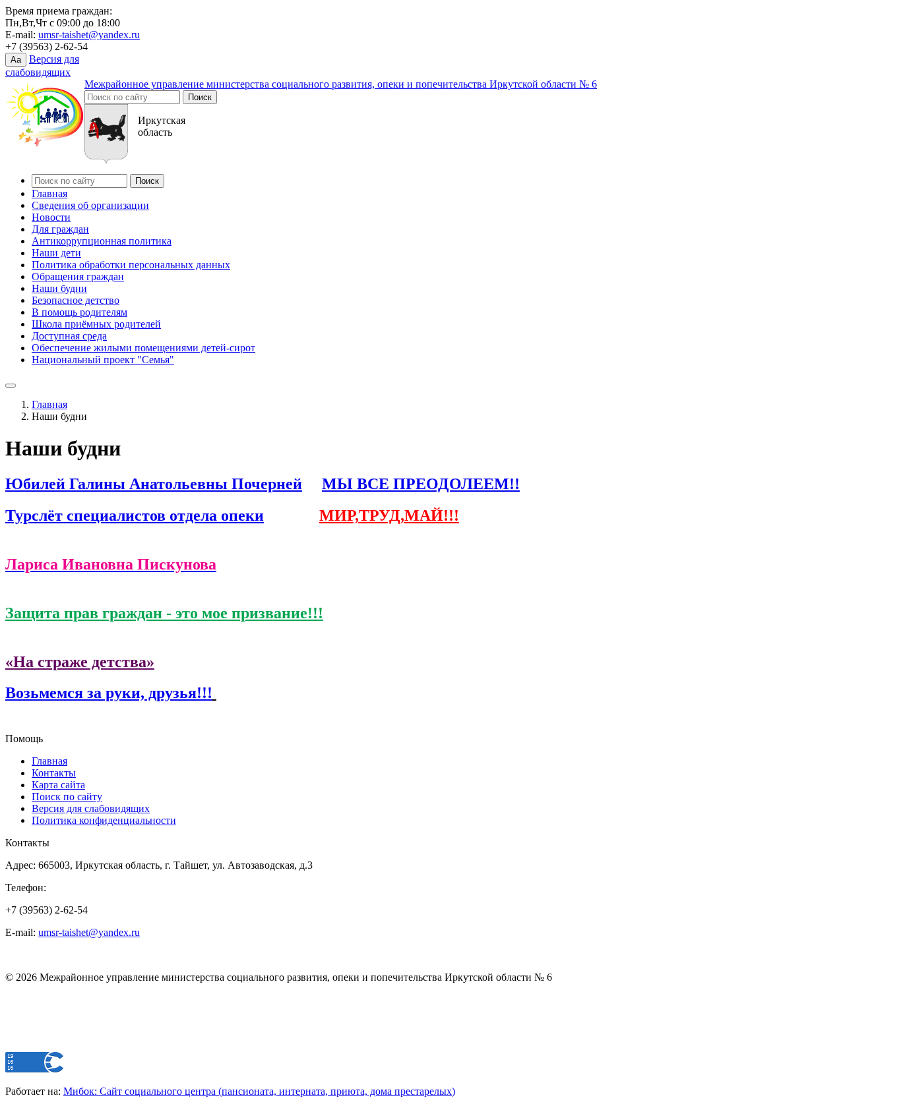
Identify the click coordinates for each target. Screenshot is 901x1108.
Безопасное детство (75, 300)
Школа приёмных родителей (96, 324)
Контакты (54, 772)
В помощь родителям (79, 312)
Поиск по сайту (67, 796)
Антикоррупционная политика (101, 241)
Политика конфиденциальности (104, 820)
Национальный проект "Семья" (103, 359)
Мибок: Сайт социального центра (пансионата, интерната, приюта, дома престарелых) (259, 1091)
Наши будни (59, 288)
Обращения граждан (78, 276)
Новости (51, 217)
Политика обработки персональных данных (131, 264)
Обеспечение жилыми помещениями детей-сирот (143, 347)
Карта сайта (58, 784)
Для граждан (60, 229)
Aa (16, 60)
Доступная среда (69, 335)
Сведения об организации (90, 205)
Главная (49, 193)
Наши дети (56, 252)
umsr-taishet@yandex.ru (89, 34)
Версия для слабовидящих (91, 808)
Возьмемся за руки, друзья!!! (108, 692)
